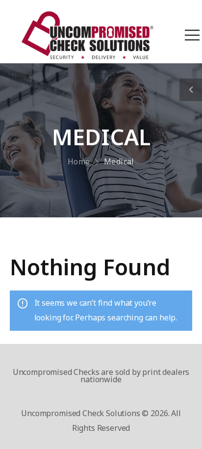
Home (79, 161)
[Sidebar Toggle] (190, 90)
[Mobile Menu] (192, 35)
